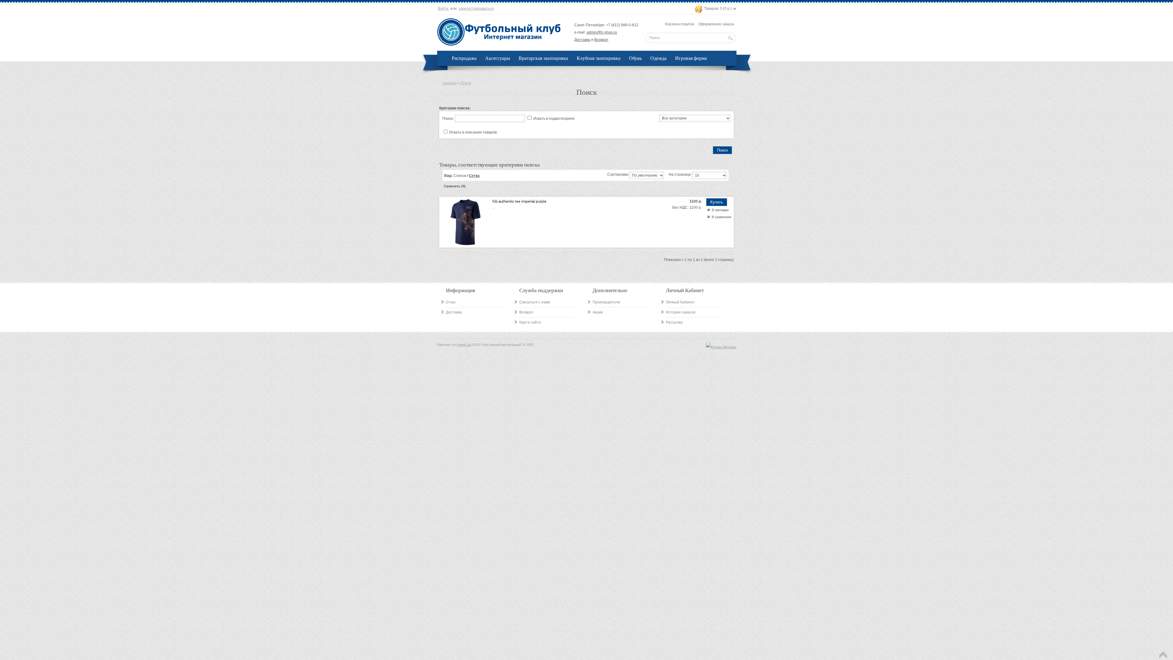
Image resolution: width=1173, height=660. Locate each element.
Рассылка (674, 322)
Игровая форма (691, 58)
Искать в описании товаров (473, 132)
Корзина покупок (679, 24)
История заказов (680, 312)
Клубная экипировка (598, 58)
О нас (451, 302)
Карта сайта (530, 322)
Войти (443, 8)
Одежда (658, 58)
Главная (449, 83)
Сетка (474, 176)
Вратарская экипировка (543, 58)
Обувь (635, 58)
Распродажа (464, 58)
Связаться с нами (534, 302)
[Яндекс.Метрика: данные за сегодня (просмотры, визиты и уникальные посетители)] (721, 347)
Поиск (465, 83)
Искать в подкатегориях (554, 118)
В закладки (720, 210)
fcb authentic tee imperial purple (519, 201)
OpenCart (464, 344)
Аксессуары (497, 58)
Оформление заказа (716, 24)
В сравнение (721, 217)
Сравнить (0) (455, 186)
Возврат (601, 40)
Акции (598, 312)
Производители (606, 302)
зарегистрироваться (476, 8)
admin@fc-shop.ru (601, 32)
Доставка (582, 40)
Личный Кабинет (680, 302)
